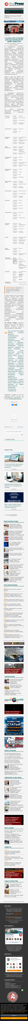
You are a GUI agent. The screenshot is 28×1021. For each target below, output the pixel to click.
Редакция (7, 982)
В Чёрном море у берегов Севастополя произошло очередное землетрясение (16, 538)
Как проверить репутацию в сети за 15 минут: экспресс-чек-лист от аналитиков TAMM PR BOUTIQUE (13, 595)
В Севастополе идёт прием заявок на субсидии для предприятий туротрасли (13, 466)
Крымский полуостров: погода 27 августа (12, 590)
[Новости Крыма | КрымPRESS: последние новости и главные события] (14, 5)
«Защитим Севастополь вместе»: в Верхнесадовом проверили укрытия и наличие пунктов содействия (13, 767)
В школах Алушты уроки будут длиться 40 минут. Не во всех (16, 549)
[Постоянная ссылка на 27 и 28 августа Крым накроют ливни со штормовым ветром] (6, 563)
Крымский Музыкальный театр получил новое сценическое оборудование (16, 681)
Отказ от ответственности (11, 986)
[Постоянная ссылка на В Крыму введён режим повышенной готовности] (6, 557)
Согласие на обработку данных (13, 987)
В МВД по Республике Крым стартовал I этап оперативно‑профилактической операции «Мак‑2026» (12, 692)
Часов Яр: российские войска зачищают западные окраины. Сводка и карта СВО (12, 852)
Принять (14, 1018)
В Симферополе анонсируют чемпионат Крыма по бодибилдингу (13, 631)
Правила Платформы (10, 983)
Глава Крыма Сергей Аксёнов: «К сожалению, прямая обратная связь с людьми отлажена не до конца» (13, 527)
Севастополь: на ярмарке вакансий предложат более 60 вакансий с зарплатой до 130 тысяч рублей (13, 809)
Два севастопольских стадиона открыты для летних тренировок (16, 686)
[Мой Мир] (16, 405)
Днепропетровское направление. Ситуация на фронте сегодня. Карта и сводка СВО (13, 864)
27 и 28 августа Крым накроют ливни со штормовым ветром (15, 560)
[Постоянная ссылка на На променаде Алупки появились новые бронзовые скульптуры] (6, 887)
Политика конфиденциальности (13, 985)
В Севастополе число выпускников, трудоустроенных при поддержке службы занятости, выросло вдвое (12, 573)
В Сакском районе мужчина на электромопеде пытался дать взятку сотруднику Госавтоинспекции (13, 636)
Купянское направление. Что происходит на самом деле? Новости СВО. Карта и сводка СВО (12, 874)
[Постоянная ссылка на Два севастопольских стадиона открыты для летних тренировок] (6, 689)
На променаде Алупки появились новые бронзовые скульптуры (16, 885)
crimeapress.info (11, 918)
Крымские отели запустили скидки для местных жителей (13, 896)
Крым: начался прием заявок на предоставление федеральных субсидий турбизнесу (12, 506)
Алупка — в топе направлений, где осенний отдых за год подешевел (15, 891)
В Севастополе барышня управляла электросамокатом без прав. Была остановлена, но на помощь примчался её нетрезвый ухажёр (13, 614)
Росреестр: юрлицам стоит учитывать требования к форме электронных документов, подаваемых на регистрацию (12, 836)
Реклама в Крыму (9, 984)
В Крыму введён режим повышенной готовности (15, 554)
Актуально (12, 15)
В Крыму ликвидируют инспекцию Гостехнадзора (13, 609)
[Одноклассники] (14, 405)
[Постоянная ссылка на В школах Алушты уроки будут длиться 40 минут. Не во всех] (6, 552)
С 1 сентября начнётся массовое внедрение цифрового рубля (15, 544)
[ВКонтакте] (12, 405)
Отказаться (14, 1015)
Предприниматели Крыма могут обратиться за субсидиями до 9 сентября (13, 486)
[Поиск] (22, 9)
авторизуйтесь (20, 426)
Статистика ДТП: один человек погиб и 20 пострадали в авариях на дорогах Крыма (11, 710)
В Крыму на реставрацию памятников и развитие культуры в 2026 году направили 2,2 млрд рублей (16, 533)
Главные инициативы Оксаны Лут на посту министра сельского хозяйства (14, 600)
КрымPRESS (13, 43)
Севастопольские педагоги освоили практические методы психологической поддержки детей (16, 566)
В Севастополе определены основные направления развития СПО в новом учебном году (16, 579)
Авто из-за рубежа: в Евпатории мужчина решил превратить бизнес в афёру (14, 626)
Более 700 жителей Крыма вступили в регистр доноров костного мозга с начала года (12, 761)
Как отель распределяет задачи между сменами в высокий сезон (12, 604)
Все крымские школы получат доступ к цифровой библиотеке (14, 620)
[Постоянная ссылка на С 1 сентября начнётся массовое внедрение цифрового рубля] (6, 546)
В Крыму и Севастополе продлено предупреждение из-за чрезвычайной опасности (13, 773)
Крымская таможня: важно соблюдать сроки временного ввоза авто (13, 822)
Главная (7, 15)
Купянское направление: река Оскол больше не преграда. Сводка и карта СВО (13, 858)
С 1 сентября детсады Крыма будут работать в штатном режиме (13, 757)
